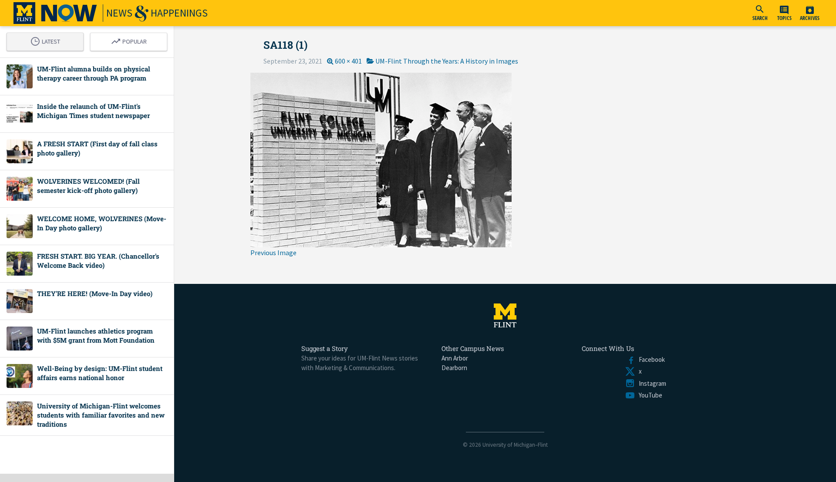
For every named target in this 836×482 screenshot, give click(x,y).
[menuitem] (760, 13)
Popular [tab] (131, 40)
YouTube (648, 395)
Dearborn (454, 368)
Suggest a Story (324, 348)
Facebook (650, 359)
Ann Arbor (455, 358)
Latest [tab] (47, 40)
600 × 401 (348, 61)
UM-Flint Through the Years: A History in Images (446, 61)
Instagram (650, 383)
